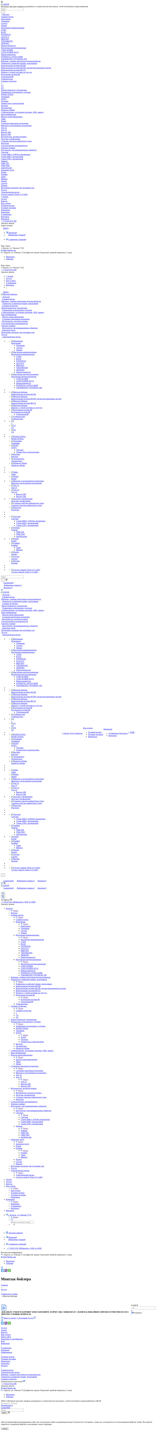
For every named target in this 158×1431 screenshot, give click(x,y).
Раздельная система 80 (30, 999)
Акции (4, 1330)
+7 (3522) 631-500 (9, 221)
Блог (3, 1341)
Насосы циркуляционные (26, 1059)
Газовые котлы (22, 920)
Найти (4, 1413)
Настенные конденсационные (33, 964)
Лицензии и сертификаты (12, 1339)
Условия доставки (8, 1359)
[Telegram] (2, 1270)
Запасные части (22, 1144)
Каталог (14, 913)
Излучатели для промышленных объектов (33, 1111)
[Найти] (3, 11)
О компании (6, 1348)
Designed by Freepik (9, 1403)
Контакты (5, 1350)
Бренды (4, 1332)
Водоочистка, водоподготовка (28, 1093)
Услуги (4, 1328)
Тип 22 (24, 1082)
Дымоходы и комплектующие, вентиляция (34, 984)
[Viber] (5, 1270)
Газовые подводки (23, 1011)
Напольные (25, 926)
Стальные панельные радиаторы (29, 1071)
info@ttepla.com (9, 250)
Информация (6, 1352)
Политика (5, 1363)
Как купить (15, 1190)
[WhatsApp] (9, 1270)
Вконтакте (10, 257)
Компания (15, 1204)
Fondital (24, 1153)
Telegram (9, 259)
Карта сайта (6, 1337)
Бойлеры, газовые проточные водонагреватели (21, 1374)
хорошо (5, 1429)
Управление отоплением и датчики (31, 1026)
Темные (24, 1131)
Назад (15, 911)
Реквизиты (5, 1361)
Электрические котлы (25, 1175)
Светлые (24, 1117)
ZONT (23, 1037)
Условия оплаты (8, 1357)
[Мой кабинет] (2, 878)
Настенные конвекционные (32, 939)
